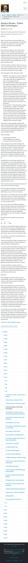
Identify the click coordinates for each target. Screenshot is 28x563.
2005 (5, 338)
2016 (19, 15)
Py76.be (14, 546)
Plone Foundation (17, 551)
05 (6, 380)
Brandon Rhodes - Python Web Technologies (14, 407)
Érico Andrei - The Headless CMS (15, 434)
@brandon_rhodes (15, 322)
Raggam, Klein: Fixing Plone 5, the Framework (15, 484)
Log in (24, 2)
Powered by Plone (14, 557)
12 (6, 506)
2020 (5, 520)
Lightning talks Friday (12, 447)
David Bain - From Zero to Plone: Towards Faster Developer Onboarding (15, 412)
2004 (5, 335)
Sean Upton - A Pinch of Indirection (16, 492)
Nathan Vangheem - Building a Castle (16, 457)
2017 (5, 509)
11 (6, 502)
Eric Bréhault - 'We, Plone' (13, 422)
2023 (5, 530)
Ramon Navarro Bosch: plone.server (16, 488)
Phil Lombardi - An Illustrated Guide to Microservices (15, 470)
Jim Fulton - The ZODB (13, 443)
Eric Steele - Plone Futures (13, 431)
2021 (5, 523)
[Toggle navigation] (25, 8)
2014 (5, 370)
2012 (5, 363)
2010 (5, 356)
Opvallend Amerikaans (12, 466)
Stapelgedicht (10, 495)
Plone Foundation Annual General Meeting (15, 475)
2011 (5, 359)
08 (6, 384)
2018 (5, 513)
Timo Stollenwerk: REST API (14, 499)
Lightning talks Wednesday (14, 454)
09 (6, 387)
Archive (14, 15)
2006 (5, 342)
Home (3, 15)
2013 (5, 366)
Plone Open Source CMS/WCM (14, 549)
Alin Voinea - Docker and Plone (14, 400)
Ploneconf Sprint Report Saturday (15, 480)
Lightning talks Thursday (13, 450)
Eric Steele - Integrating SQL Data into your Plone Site (16, 426)
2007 (5, 345)
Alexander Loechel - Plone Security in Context (16, 395)
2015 (5, 373)
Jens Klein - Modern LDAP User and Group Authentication (15, 439)
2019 (5, 516)
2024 (5, 534)
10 (22, 15)
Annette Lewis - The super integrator (16, 403)
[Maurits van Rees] (5, 8)
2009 (5, 352)
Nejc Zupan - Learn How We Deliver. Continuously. (15, 461)
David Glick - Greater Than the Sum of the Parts (15, 418)
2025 (5, 537)
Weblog (8, 15)
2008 (5, 349)
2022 (5, 527)
